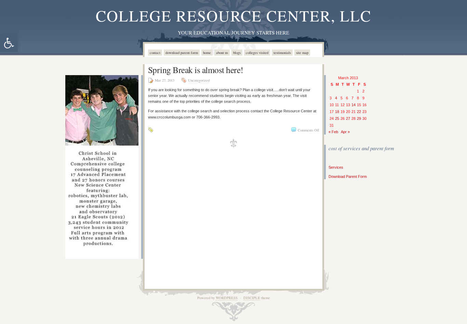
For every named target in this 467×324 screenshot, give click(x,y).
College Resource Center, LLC (233, 15)
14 (353, 105)
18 (337, 112)
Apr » (345, 132)
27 (348, 118)
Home (207, 52)
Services (336, 167)
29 (359, 118)
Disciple (251, 297)
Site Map (302, 52)
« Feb (333, 132)
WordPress (227, 297)
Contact (155, 52)
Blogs (237, 52)
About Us (222, 52)
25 (337, 118)
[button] (9, 43)
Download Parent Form (181, 52)
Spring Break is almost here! (195, 69)
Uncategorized (199, 80)
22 (359, 112)
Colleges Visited (257, 52)
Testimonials (282, 52)
